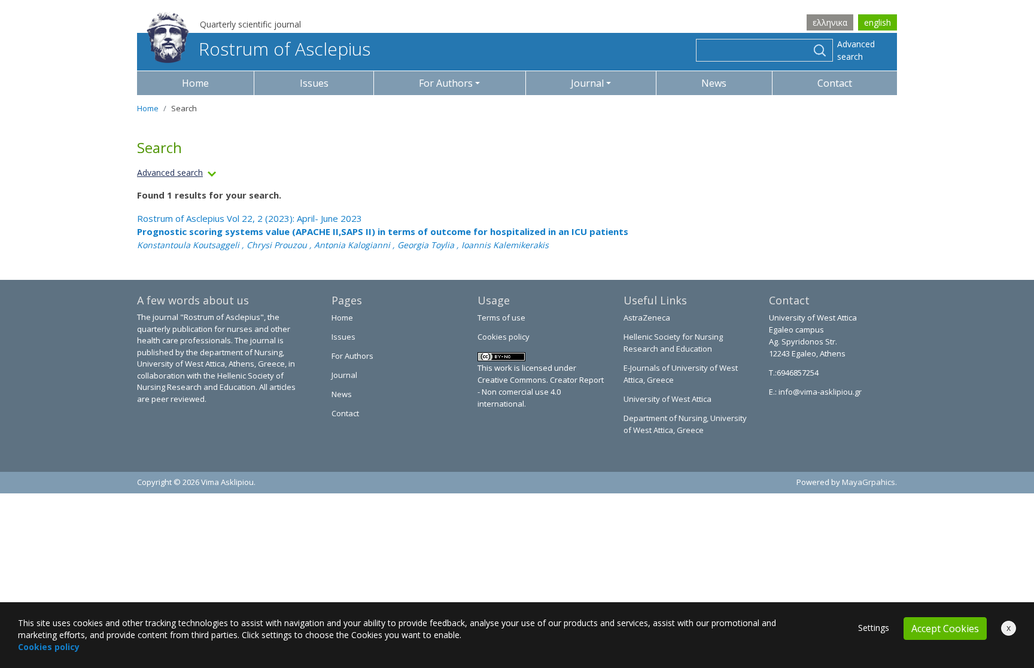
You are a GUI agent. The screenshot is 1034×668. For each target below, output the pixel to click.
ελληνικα (830, 22)
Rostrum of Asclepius (284, 48)
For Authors (352, 355)
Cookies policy (504, 336)
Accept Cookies (945, 628)
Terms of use (501, 317)
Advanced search (856, 50)
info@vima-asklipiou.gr (819, 391)
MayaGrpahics (868, 482)
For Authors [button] (446, 83)
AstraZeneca (647, 317)
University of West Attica (667, 399)
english (877, 22)
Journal (344, 375)
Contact (834, 83)
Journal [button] (587, 83)
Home (195, 83)
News (713, 83)
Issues (314, 83)
